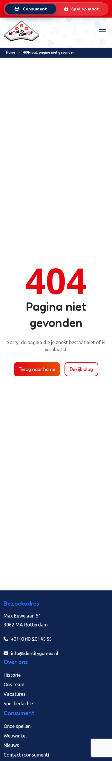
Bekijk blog (81, 369)
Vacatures (15, 694)
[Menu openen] (102, 31)
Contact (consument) (26, 754)
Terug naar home (37, 369)
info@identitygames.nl (34, 653)
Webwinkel (15, 735)
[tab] (30, 9)
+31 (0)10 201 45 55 (31, 639)
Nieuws (11, 745)
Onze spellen (17, 726)
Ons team (14, 684)
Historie (12, 675)
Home (10, 52)
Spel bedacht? (18, 703)
